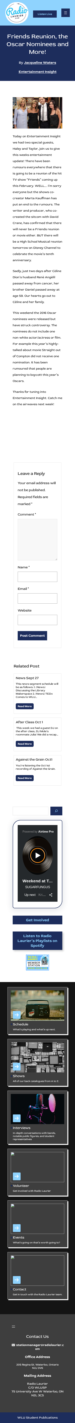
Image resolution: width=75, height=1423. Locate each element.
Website (25, 610)
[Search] (56, 811)
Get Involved (37, 920)
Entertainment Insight (38, 71)
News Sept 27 (27, 678)
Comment (27, 514)
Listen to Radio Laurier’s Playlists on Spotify (37, 940)
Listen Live (45, 14)
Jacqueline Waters (40, 62)
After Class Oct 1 (29, 722)
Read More (25, 706)
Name (24, 567)
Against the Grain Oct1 (34, 759)
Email (23, 589)
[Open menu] (65, 13)
